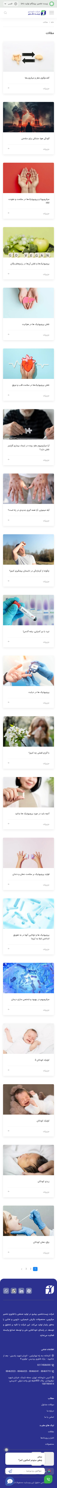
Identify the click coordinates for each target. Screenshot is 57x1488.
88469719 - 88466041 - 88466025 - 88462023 (28, 1371)
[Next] (21, 1269)
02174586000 (44, 1365)
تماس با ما (49, 1417)
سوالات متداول (47, 1404)
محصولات (49, 1444)
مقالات (51, 1431)
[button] (51, 13)
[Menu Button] (48, 1479)
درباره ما (50, 1410)
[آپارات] (29, 1291)
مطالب (51, 1398)
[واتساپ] (6, 1291)
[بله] (14, 1291)
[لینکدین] (21, 1291)
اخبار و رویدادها (47, 1438)
